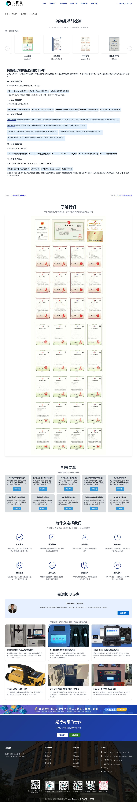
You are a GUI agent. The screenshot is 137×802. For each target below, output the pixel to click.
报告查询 (76, 759)
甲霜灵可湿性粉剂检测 (124, 195)
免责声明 (91, 799)
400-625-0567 (125, 4)
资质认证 (73, 4)
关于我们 (52, 4)
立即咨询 (123, 613)
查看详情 (17, 489)
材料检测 (48, 752)
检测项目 (14, 14)
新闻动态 (84, 4)
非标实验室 (24, 14)
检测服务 (63, 4)
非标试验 (48, 763)
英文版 (47, 766)
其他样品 (34, 14)
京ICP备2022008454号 (74, 799)
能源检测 (48, 756)
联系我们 (94, 4)
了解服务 (75, 735)
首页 (44, 4)
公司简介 (76, 752)
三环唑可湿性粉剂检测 (18, 195)
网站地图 (84, 799)
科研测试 (48, 759)
